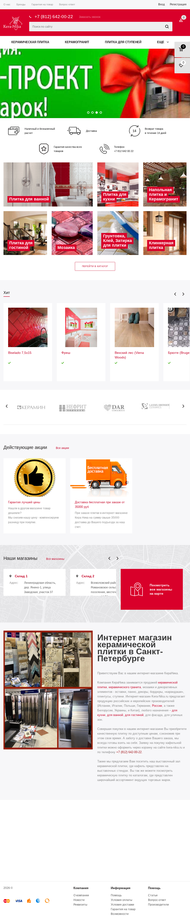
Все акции (62, 448)
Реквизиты (80, 904)
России (157, 705)
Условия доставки (122, 904)
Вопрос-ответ (157, 900)
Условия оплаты (121, 900)
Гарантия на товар (123, 909)
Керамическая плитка (30, 42)
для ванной (115, 715)
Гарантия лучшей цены (24, 502)
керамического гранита (125, 687)
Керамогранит (77, 42)
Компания (81, 888)
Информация (120, 888)
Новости (79, 900)
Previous (175, 294)
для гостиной (134, 715)
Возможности (120, 914)
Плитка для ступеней (123, 42)
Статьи (153, 895)
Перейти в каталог (95, 266)
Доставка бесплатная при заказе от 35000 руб (100, 504)
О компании (81, 895)
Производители (158, 904)
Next (183, 294)
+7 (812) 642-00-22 (54, 16)
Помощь (154, 888)
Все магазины (55, 559)
